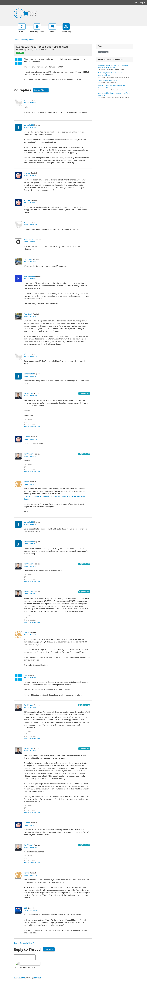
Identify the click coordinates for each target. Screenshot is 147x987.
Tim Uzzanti (28, 393)
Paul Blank (28, 259)
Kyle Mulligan (29, 276)
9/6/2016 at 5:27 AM (30, 127)
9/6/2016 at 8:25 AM (30, 175)
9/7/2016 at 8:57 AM (30, 278)
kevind (26, 482)
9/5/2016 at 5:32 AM (30, 102)
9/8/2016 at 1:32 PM (30, 456)
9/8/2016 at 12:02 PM (30, 396)
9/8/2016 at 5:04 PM (30, 707)
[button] (135, 2)
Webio (26, 100)
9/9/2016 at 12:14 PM (30, 875)
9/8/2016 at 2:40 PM (30, 566)
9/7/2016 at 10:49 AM (30, 356)
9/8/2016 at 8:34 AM (30, 376)
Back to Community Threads (24, 40)
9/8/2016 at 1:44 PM (30, 484)
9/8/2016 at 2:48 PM (30, 594)
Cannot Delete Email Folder (107, 80)
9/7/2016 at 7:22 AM (30, 261)
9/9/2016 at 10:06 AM (30, 847)
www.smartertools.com (32, 427)
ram (35, 50)
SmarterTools (37, 978)
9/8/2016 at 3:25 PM (30, 635)
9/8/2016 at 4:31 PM (30, 677)
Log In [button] (142, 3)
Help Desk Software (20, 978)
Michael (27, 173)
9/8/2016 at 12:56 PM (30, 439)
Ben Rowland (29, 240)
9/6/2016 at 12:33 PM (30, 225)
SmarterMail (103, 52)
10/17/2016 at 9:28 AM (31, 910)
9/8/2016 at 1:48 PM (30, 524)
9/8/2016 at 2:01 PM (30, 544)
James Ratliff (29, 125)
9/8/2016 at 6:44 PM (30, 825)
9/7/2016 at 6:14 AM (30, 242)
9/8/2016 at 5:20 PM (30, 751)
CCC (25, 908)
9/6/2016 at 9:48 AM (30, 202)
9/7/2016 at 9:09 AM (30, 316)
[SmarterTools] (25, 13)
